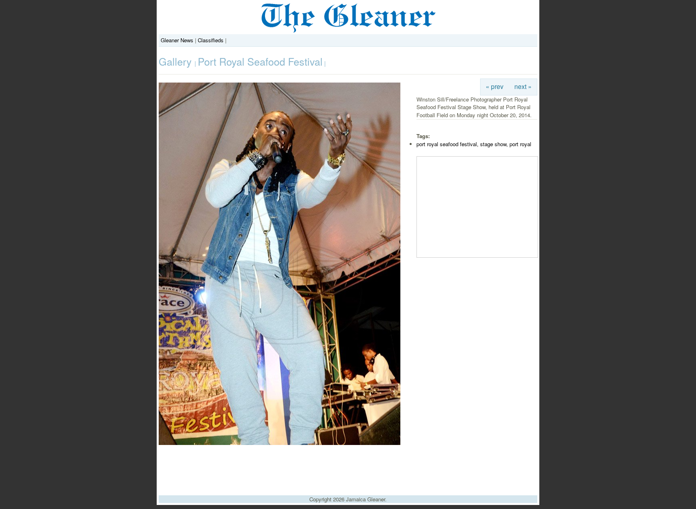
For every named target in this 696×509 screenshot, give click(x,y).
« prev (494, 86)
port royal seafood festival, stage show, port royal (473, 144)
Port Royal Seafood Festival (260, 61)
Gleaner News (177, 40)
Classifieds (211, 40)
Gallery (177, 61)
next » (523, 86)
